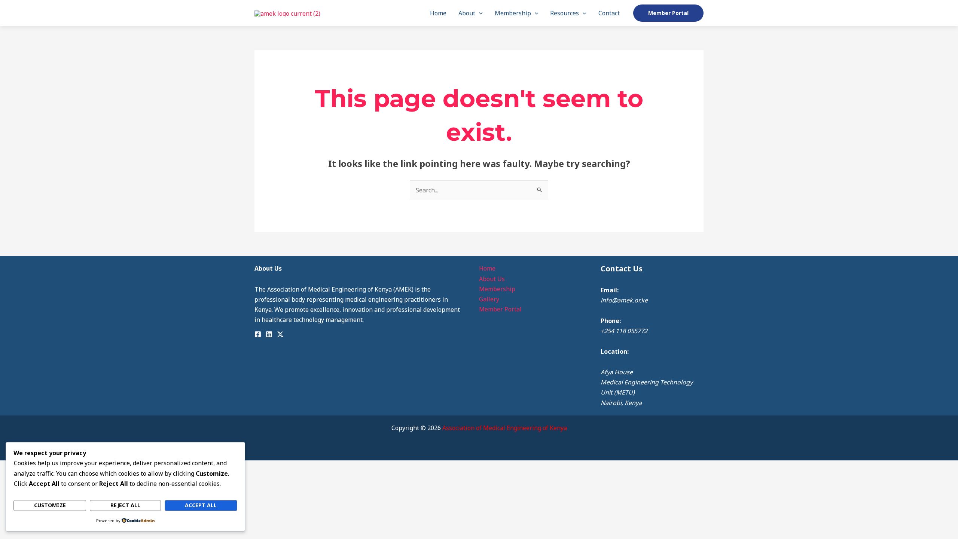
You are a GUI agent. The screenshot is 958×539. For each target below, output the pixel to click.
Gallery (489, 299)
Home (438, 13)
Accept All (201, 505)
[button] (479, 13)
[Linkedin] (269, 334)
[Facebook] (257, 334)
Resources (564, 13)
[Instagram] (280, 334)
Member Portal (500, 309)
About (466, 13)
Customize (50, 505)
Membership (513, 13)
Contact (609, 13)
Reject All (125, 505)
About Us (492, 279)
